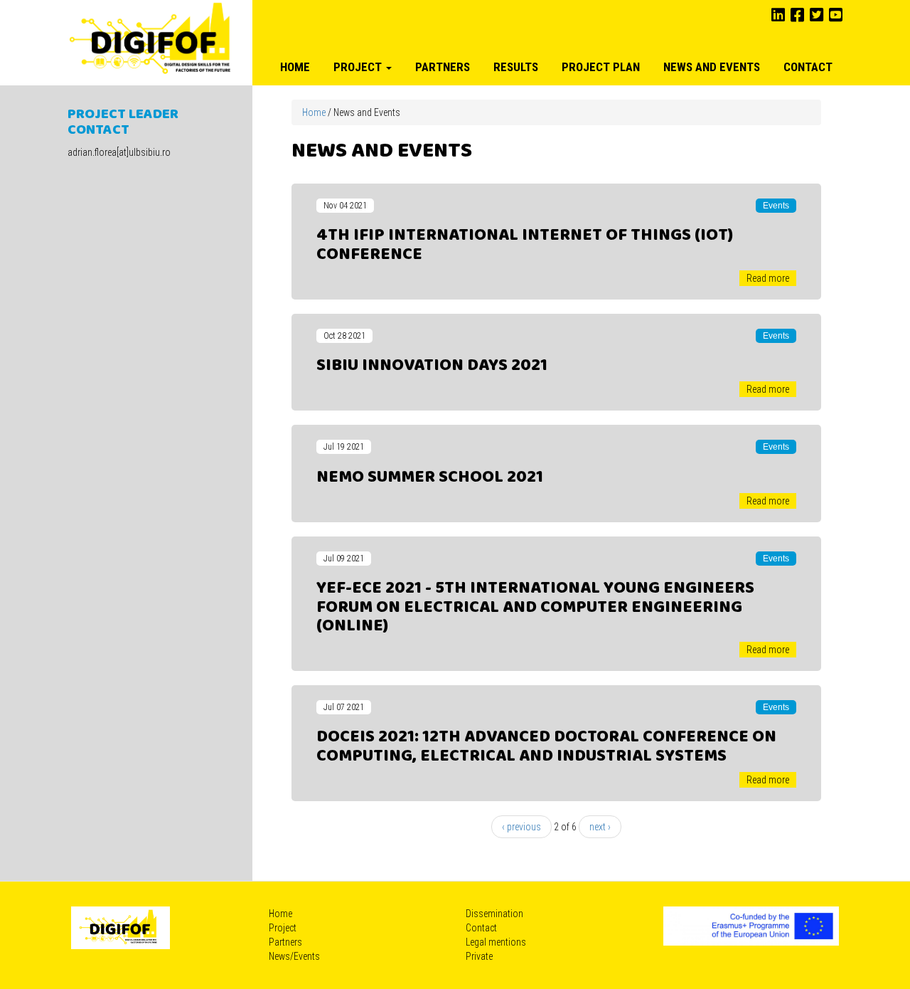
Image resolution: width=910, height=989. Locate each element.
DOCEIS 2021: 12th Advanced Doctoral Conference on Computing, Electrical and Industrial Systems (546, 746)
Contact (808, 67)
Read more (767, 278)
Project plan (601, 67)
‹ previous (521, 826)
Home (295, 67)
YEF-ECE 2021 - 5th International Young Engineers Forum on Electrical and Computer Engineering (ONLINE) (535, 607)
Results (515, 67)
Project (359, 67)
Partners (442, 67)
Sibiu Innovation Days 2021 (431, 365)
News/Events (294, 956)
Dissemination (494, 913)
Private (479, 956)
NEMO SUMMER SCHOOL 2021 (429, 477)
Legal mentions (496, 942)
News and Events (711, 67)
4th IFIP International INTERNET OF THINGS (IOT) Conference (524, 245)
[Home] (151, 40)
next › (600, 826)
